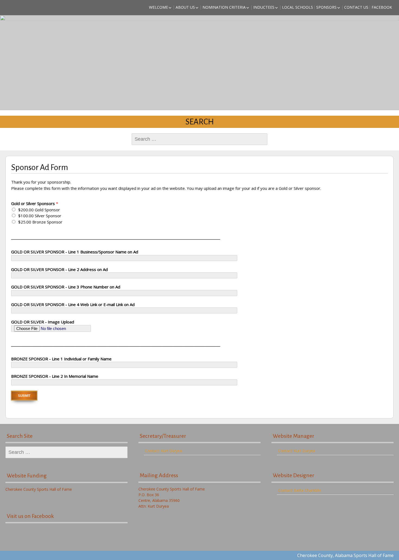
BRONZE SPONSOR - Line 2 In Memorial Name (54, 376)
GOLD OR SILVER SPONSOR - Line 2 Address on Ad (59, 269)
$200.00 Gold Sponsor (39, 209)
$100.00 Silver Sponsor (39, 215)
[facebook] (66, 535)
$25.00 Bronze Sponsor (40, 222)
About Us (185, 7)
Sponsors (326, 7)
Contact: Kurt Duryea (163, 450)
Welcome (158, 7)
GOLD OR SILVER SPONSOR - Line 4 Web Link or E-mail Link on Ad (73, 304)
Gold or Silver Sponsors (34, 203)
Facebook (382, 7)
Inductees (263, 7)
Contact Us (356, 7)
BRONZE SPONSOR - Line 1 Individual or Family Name (61, 358)
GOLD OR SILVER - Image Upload (42, 322)
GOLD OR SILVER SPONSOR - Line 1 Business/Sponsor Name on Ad (74, 251)
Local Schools (297, 7)
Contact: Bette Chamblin (299, 490)
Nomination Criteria (224, 7)
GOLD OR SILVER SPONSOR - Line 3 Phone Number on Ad (65, 287)
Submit (24, 396)
